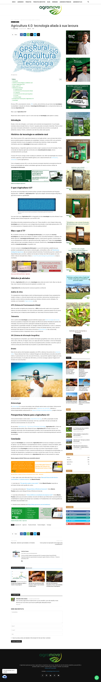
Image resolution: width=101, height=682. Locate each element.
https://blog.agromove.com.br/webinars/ (39, 504)
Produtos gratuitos (39, 2)
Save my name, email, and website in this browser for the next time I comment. (32, 638)
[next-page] (14, 589)
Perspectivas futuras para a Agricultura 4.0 (23, 98)
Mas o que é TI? (17, 86)
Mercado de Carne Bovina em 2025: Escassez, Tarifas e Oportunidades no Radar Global (36, 585)
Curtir (87, 511)
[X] (38, 34)
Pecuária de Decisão (32, 524)
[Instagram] (46, 675)
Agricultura (17, 19)
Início (13, 2)
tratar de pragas (49, 319)
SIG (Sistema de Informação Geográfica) (23, 93)
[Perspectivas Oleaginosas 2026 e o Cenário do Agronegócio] (19, 576)
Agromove (21, 2)
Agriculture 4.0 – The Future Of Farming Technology (32, 426)
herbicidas (13, 159)
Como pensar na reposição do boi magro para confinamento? (51, 543)
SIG (32, 104)
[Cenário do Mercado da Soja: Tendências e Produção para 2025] (84, 382)
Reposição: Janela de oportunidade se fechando (23, 542)
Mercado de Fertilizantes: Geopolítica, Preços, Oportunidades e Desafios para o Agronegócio (54, 585)
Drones (16, 95)
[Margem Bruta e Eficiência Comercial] (78, 488)
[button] (88, 2)
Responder (18, 604)
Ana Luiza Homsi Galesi (71, 423)
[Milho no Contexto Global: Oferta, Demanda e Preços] (84, 396)
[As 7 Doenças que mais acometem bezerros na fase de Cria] (69, 429)
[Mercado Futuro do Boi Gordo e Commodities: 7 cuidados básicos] (69, 447)
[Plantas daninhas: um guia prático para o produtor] (69, 435)
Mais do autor (29, 568)
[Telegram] (35, 34)
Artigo (18, 21)
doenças (57, 319)
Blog (48, 2)
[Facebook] (21, 34)
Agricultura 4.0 (18, 524)
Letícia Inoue (15, 28)
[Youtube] (58, 675)
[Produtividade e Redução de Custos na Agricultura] (71, 396)
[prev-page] (12, 589)
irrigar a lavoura (28, 301)
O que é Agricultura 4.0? (19, 84)
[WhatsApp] (28, 34)
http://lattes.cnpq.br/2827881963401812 (29, 553)
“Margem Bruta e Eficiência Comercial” (36, 489)
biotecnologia (15, 406)
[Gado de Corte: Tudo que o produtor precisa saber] (69, 441)
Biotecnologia (18, 97)
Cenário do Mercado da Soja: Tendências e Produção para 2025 (84, 389)
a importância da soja (35, 418)
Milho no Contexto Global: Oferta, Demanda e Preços (84, 403)
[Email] (31, 34)
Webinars (55, 2)
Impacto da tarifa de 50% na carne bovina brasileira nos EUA (70, 389)
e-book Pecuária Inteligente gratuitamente (43, 255)
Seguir (87, 514)
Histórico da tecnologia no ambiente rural (23, 82)
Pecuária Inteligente (41, 524)
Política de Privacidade (50, 668)
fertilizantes (55, 157)
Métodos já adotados (18, 87)
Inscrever (87, 523)
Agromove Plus (77, 2)
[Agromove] (50, 10)
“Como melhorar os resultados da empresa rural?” (39, 495)
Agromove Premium (65, 2)
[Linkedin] (24, 34)
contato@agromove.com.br (52, 671)
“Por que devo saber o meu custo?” (29, 483)
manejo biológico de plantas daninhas (42, 410)
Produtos (28, 2)
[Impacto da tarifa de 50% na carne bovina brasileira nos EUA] (71, 382)
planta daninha (42, 329)
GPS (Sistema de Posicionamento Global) (24, 90)
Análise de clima (18, 89)
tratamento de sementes (43, 408)
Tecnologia (49, 524)
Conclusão (15, 100)
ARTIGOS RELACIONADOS (18, 568)
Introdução (15, 81)
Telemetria (17, 92)
